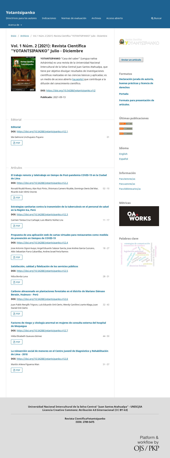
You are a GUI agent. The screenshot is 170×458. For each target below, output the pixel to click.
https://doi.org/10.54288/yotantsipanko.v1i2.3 (42, 214)
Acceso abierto (114, 18)
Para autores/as (127, 183)
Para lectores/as (127, 178)
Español (123, 158)
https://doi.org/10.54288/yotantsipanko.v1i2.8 (42, 358)
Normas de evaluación (73, 18)
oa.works (78, 79)
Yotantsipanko (20, 12)
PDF (18, 142)
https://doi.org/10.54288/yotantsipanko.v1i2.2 (42, 182)
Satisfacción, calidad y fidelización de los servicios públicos (44, 266)
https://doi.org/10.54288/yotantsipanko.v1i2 (70, 90)
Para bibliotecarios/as (130, 188)
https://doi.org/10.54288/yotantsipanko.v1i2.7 (42, 330)
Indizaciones (49, 18)
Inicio (13, 35)
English (123, 153)
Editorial (16, 127)
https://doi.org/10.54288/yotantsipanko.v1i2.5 (42, 270)
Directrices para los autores (21, 18)
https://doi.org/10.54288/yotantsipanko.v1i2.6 (42, 299)
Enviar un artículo (131, 59)
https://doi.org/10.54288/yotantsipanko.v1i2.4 (42, 242)
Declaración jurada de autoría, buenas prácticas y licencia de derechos (136, 83)
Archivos (96, 18)
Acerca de (14, 24)
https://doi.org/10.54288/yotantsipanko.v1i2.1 (42, 131)
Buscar (157, 18)
